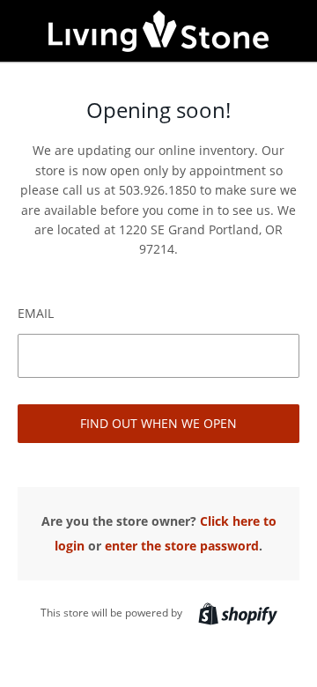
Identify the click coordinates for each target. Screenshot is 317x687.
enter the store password (182, 545)
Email (36, 313)
